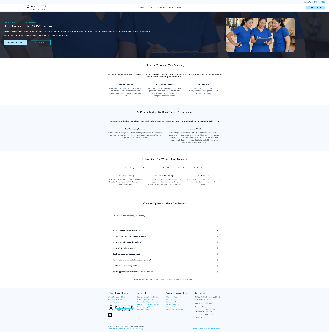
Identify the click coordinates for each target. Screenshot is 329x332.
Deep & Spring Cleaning (145, 307)
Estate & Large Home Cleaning (148, 297)
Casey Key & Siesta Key (174, 309)
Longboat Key (171, 307)
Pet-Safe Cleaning (143, 309)
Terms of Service (125, 329)
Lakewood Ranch (172, 304)
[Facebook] (110, 315)
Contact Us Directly (172, 279)
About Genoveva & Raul (116, 297)
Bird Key (169, 299)
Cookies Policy (138, 329)
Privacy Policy (113, 329)
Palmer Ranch (171, 302)
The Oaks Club (171, 297)
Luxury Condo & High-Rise (146, 299)
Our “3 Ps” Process (115, 299)
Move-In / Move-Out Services (148, 304)
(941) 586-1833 (319, 2)
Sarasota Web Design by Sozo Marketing (206, 329)
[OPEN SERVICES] (154, 8)
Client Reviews (113, 302)
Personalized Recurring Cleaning (149, 302)
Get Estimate (200, 317)
